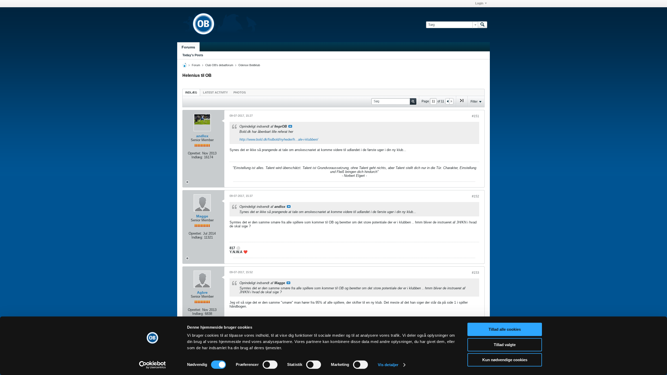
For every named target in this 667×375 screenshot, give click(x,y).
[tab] (191, 92)
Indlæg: (197, 157)
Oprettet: (194, 153)
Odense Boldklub (249, 65)
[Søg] (482, 24)
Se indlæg (290, 126)
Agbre (202, 292)
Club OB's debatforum (219, 65)
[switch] (270, 364)
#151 (475, 116)
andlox (202, 136)
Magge (202, 216)
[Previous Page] (447, 101)
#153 (475, 272)
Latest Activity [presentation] (215, 92)
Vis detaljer (388, 364)
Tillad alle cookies (505, 329)
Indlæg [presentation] (191, 92)
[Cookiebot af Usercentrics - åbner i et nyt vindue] (152, 365)
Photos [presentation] (239, 92)
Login (479, 3)
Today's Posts (192, 55)
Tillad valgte (505, 344)
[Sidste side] (462, 102)
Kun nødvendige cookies (504, 360)
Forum (196, 65)
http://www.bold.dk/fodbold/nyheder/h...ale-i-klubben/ (278, 139)
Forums (188, 47)
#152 (475, 196)
